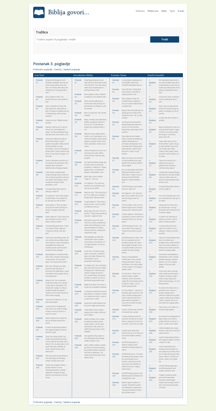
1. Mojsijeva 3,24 (152, 377)
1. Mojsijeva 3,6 (152, 143)
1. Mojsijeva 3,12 (152, 219)
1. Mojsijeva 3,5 (152, 129)
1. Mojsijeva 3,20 (152, 330)
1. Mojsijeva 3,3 (152, 108)
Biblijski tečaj (153, 10)
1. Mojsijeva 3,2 (152, 99)
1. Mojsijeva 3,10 (152, 198)
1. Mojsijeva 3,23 (152, 368)
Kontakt (181, 10)
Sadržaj (57, 69)
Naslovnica (140, 10)
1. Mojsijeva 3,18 (152, 309)
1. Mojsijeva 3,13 (152, 228)
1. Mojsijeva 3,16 (152, 273)
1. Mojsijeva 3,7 (152, 163)
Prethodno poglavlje (42, 69)
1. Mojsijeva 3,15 (152, 256)
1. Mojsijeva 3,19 (152, 318)
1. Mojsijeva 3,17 (152, 290)
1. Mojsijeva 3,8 (152, 174)
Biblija (163, 10)
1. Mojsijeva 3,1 (152, 82)
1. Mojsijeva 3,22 (152, 349)
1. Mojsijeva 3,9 (152, 189)
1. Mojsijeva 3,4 (152, 120)
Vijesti (172, 10)
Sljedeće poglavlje (71, 69)
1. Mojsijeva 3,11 (152, 207)
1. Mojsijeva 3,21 (152, 339)
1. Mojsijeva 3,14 (152, 240)
